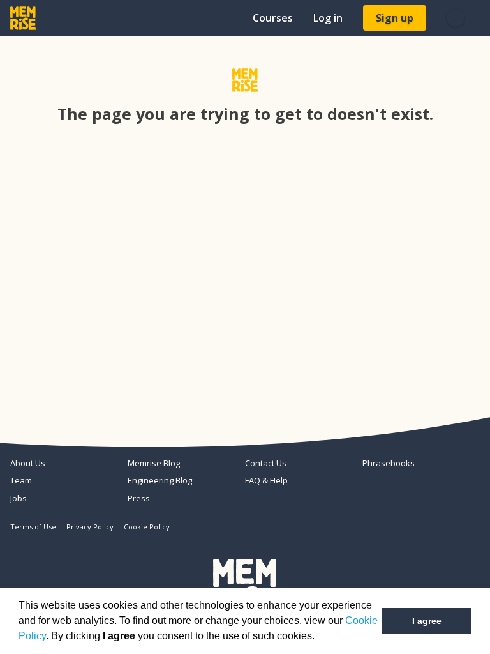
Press (139, 498)
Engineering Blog (160, 480)
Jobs (18, 498)
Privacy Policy (90, 526)
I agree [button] (427, 621)
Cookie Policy (147, 526)
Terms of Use (33, 526)
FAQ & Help (266, 480)
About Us (27, 463)
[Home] (23, 18)
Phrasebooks (388, 463)
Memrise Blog (154, 463)
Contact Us (265, 463)
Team (21, 480)
